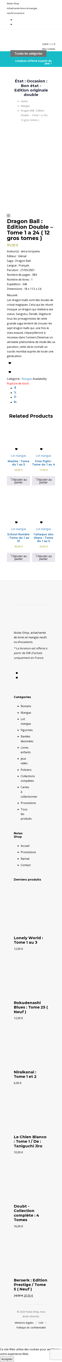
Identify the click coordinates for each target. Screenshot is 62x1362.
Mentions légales (24, 1322)
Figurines (27, 730)
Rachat (25, 859)
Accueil (25, 846)
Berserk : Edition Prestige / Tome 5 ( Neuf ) (30, 1285)
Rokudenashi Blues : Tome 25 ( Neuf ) (31, 1007)
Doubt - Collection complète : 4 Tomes (26, 1213)
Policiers (26, 770)
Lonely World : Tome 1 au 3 (28, 940)
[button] (48, 49)
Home (24, 101)
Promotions (28, 803)
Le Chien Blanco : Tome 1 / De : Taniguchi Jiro (30, 1141)
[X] (15, 393)
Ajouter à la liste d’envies (10, 363)
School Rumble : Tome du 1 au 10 (18, 538)
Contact (26, 865)
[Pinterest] (15, 397)
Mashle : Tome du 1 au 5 (18, 463)
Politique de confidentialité (31, 1327)
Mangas (25, 106)
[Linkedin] (15, 402)
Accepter (7, 1359)
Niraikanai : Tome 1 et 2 (25, 1074)
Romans (26, 706)
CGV (41, 1322)
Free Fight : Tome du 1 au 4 (43, 463)
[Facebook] (15, 388)
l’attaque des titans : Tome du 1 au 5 (43, 538)
